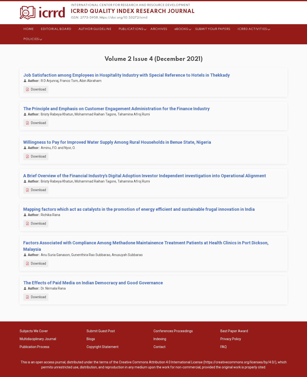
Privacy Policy (230, 339)
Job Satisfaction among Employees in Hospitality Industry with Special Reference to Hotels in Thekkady (126, 75)
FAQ (223, 347)
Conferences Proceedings (173, 331)
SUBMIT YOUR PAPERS (212, 29)
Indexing (160, 339)
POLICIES (31, 39)
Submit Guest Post (101, 331)
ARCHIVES (158, 29)
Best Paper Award (234, 331)
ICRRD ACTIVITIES (252, 29)
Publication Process (34, 347)
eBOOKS (181, 29)
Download (38, 89)
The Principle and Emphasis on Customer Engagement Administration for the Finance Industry (116, 108)
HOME (28, 29)
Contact (159, 347)
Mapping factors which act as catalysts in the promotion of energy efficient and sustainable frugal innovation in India (139, 209)
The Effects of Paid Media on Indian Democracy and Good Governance (93, 282)
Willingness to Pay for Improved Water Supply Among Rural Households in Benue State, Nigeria (117, 142)
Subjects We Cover (34, 331)
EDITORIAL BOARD (56, 29)
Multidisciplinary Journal (38, 339)
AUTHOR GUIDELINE (94, 29)
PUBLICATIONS (130, 29)
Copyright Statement (102, 347)
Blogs (91, 339)
